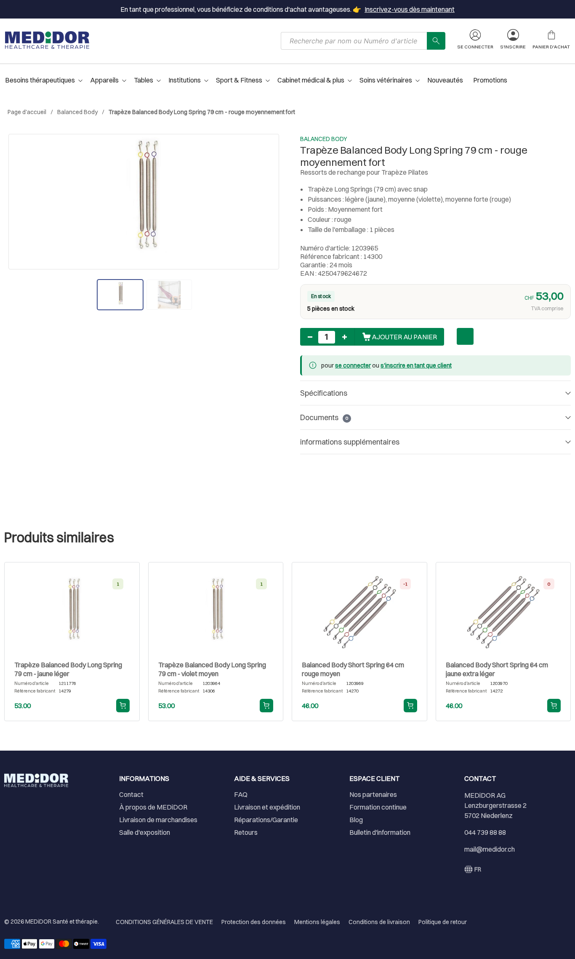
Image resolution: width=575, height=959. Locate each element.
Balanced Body (77, 112)
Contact (131, 794)
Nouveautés (445, 80)
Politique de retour (442, 922)
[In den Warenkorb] (123, 705)
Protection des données (253, 922)
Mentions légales (317, 922)
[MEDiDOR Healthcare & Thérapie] (47, 40)
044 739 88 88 (485, 832)
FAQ (241, 794)
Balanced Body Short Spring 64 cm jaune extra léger (497, 669)
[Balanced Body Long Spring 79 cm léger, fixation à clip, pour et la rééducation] (144, 201)
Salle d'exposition (144, 832)
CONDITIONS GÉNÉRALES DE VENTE (164, 922)
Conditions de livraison (379, 922)
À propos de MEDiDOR (153, 807)
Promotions (490, 80)
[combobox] (354, 41)
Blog (356, 819)
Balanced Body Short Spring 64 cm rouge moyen (353, 669)
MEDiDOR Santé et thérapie (61, 921)
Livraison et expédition (267, 807)
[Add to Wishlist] (465, 336)
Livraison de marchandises (158, 819)
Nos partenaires (373, 794)
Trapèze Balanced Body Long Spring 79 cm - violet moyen (212, 669)
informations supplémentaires (349, 442)
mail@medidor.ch (489, 849)
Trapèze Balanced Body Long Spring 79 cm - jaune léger (68, 669)
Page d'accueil (27, 112)
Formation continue (378, 807)
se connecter (353, 365)
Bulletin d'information (379, 832)
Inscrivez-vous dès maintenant (410, 9)
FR (477, 869)
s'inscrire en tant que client (416, 365)
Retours (246, 832)
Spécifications (323, 393)
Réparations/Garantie (266, 819)
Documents (324, 417)
